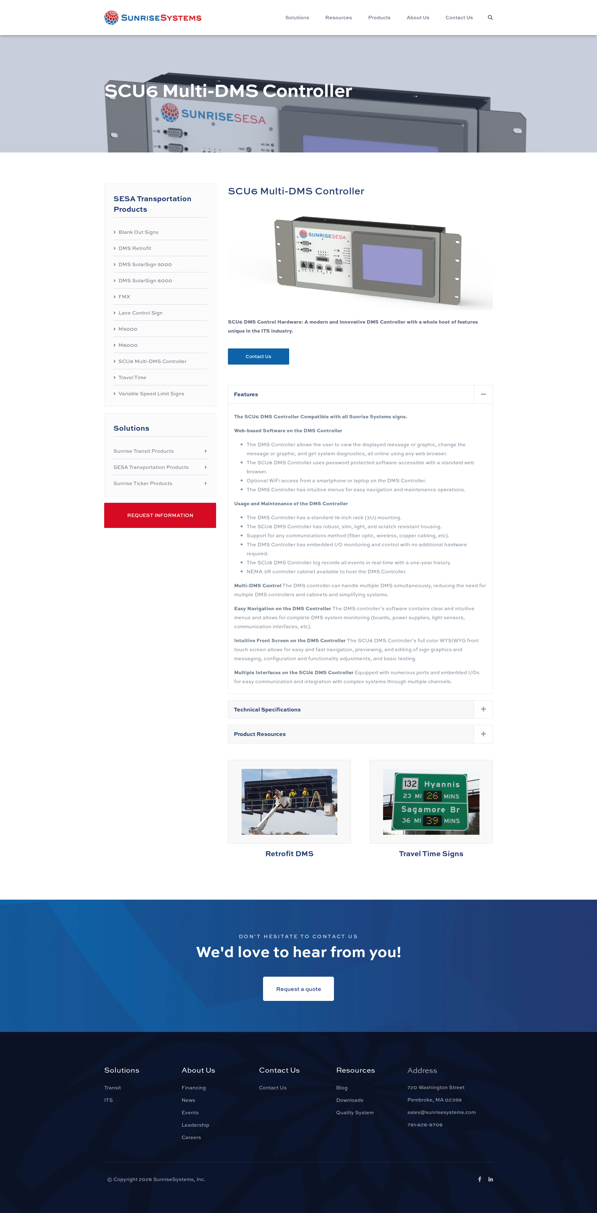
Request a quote (298, 989)
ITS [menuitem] (108, 1099)
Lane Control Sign (140, 312)
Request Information (160, 515)
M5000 (127, 328)
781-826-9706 (425, 1124)
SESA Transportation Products (151, 466)
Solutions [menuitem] (297, 17)
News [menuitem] (188, 1099)
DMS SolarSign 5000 (145, 264)
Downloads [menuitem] (349, 1099)
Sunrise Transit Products (143, 450)
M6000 (128, 344)
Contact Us (258, 356)
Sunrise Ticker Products (142, 483)
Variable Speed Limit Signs (151, 393)
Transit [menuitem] (112, 1087)
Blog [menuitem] (342, 1087)
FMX (124, 296)
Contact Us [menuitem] (459, 17)
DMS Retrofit (134, 248)
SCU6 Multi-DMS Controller (152, 361)
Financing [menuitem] (194, 1087)
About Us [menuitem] (418, 17)
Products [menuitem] (379, 17)
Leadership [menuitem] (195, 1124)
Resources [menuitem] (338, 17)
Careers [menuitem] (191, 1137)
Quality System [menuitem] (355, 1112)
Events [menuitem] (190, 1112)
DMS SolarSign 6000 (145, 280)
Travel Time (132, 377)
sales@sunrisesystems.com (441, 1111)
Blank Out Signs (138, 231)
